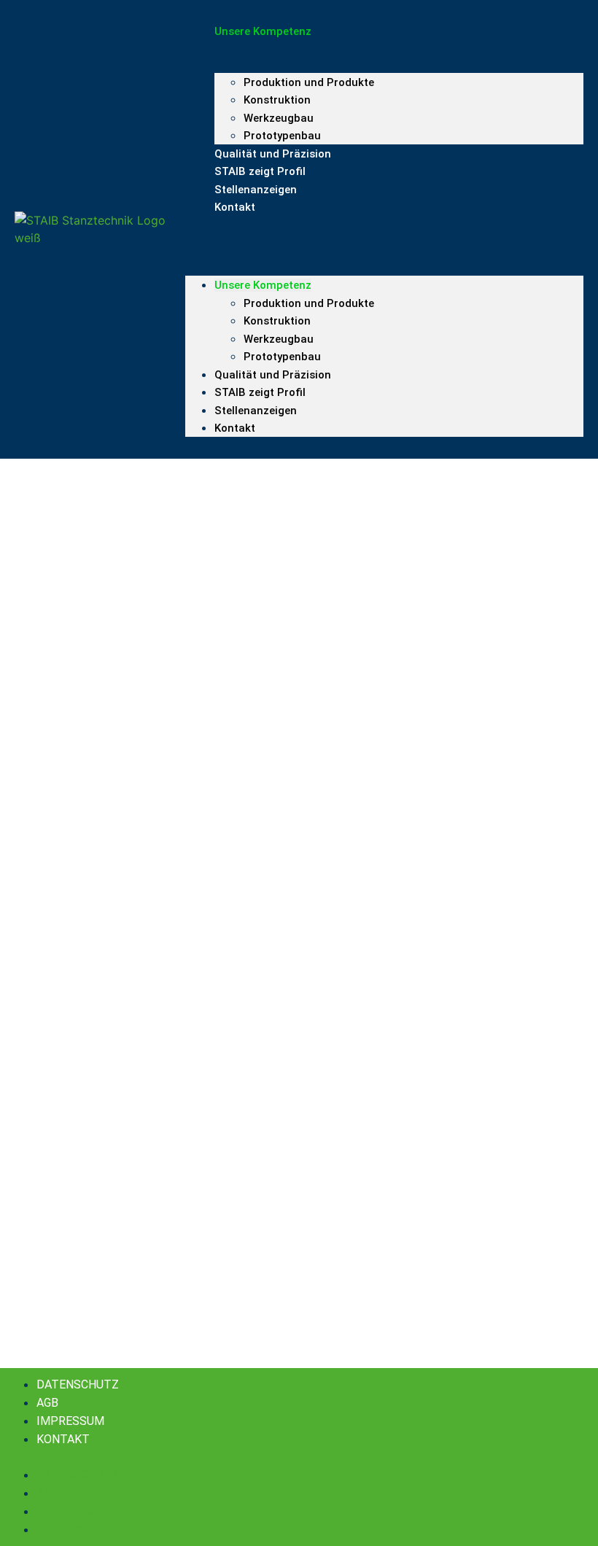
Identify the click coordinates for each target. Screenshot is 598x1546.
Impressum (70, 1421)
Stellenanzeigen (255, 189)
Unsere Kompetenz (262, 285)
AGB (47, 1403)
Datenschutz (77, 1384)
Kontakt (234, 207)
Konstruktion (277, 99)
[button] (384, 230)
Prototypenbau (282, 356)
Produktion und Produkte (309, 82)
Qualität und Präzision (272, 374)
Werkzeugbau (279, 339)
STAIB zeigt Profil (260, 392)
